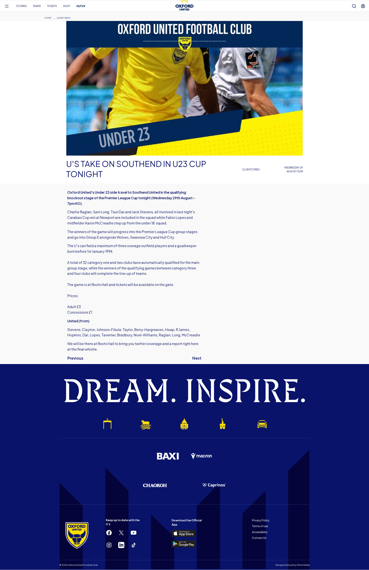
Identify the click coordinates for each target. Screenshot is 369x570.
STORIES (21, 6)
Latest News (64, 18)
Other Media (303, 565)
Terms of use (260, 526)
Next (196, 358)
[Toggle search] (354, 6)
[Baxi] (168, 456)
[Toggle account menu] (363, 6)
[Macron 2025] (201, 456)
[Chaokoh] (155, 485)
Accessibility (260, 532)
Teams (37, 6)
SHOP (66, 6)
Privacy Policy (260, 520)
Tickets (52, 6)
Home (48, 18)
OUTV (81, 6)
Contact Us (259, 537)
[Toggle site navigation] (6, 6)
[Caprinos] (214, 485)
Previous (75, 358)
